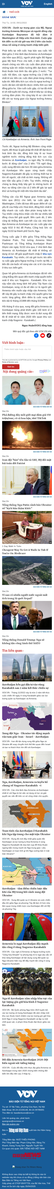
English (48, 4)
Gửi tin (10, 367)
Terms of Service (8, 362)
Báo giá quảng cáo (10, 1124)
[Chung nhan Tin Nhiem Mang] (27, 1167)
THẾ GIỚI (14, 12)
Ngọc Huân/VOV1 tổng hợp (37, 325)
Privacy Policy (43, 360)
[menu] (6, 4)
